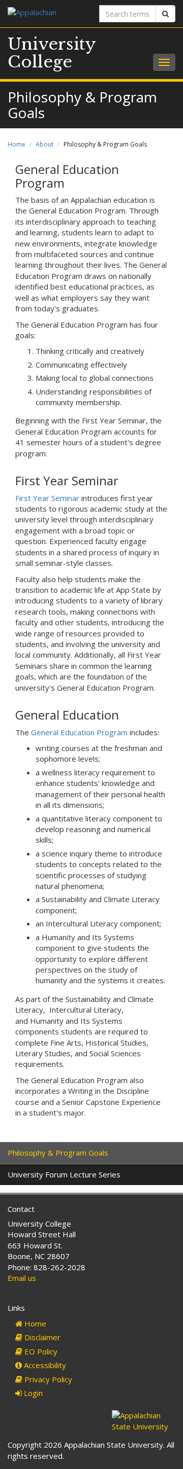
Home (16, 144)
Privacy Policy (47, 1379)
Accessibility (44, 1365)
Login (32, 1393)
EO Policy (39, 1351)
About (44, 144)
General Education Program (79, 732)
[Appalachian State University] (46, 13)
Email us (22, 1278)
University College (52, 53)
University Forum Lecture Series (64, 1174)
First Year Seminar (47, 498)
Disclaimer (41, 1337)
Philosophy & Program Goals (58, 1153)
